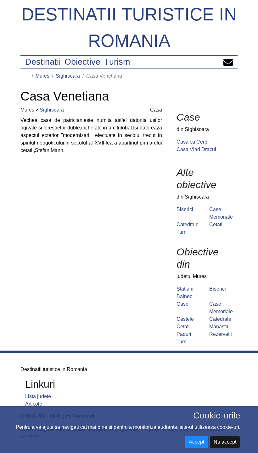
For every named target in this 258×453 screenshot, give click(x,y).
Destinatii (43, 62)
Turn (182, 232)
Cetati (215, 224)
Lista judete (38, 396)
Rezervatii (220, 334)
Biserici (185, 209)
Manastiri (219, 326)
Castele (185, 319)
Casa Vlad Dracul (196, 149)
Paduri (184, 334)
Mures (42, 76)
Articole (33, 404)
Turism (117, 62)
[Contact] (228, 62)
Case (182, 304)
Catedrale (188, 224)
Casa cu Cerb (192, 142)
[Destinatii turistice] (27, 76)
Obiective (82, 62)
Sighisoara (68, 76)
